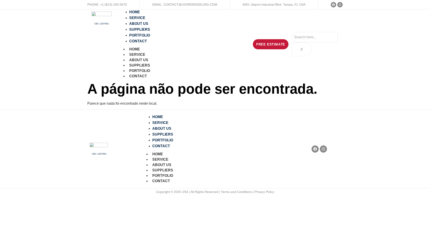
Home (134, 49)
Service (137, 54)
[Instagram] (340, 4)
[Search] (302, 49)
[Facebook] (333, 4)
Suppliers (139, 65)
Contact (138, 76)
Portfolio (139, 71)
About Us (138, 60)
